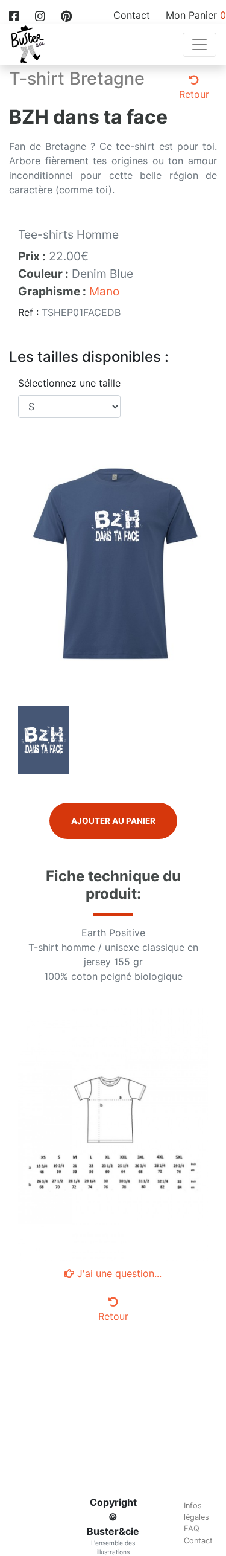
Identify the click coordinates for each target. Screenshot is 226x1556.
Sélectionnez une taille (69, 383)
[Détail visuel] (43, 739)
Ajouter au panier (113, 821)
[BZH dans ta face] (113, 563)
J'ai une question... (118, 1273)
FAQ (191, 1528)
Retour (194, 94)
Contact (131, 15)
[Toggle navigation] (199, 45)
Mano (104, 291)
